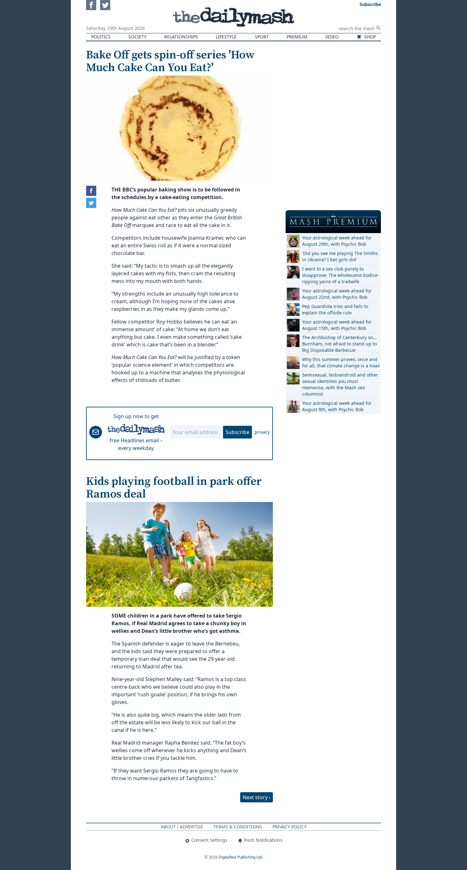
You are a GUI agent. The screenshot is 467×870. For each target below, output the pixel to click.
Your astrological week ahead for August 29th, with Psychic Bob (337, 241)
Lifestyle (226, 37)
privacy (262, 432)
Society (137, 37)
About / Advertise (182, 827)
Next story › (256, 797)
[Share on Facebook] (91, 191)
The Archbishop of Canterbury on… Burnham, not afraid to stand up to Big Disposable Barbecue (339, 343)
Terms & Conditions (237, 827)
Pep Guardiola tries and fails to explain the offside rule (335, 309)
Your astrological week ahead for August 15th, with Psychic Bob (337, 325)
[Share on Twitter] (91, 203)
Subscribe (237, 432)
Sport (262, 37)
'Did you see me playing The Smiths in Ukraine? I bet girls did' (340, 256)
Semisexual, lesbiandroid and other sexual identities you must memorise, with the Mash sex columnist (340, 384)
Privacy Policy (290, 827)
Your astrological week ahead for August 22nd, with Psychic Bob (337, 294)
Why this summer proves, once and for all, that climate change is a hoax (341, 362)
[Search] (378, 28)
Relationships (181, 37)
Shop (369, 37)
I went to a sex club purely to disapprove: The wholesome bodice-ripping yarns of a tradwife (340, 275)
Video (332, 37)
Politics (101, 37)
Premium (297, 37)
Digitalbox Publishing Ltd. (241, 857)
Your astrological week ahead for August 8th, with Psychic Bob (337, 406)
